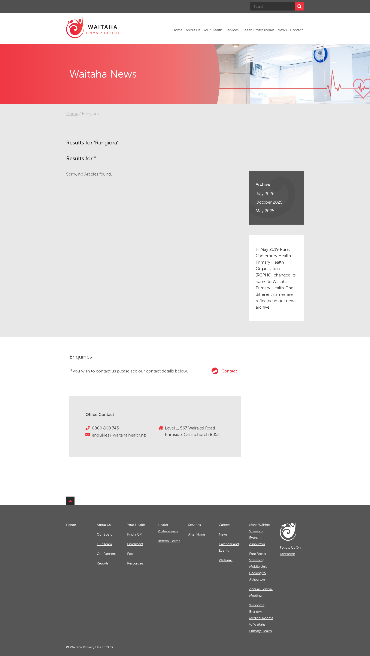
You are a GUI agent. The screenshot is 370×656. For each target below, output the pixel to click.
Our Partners (106, 553)
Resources (135, 563)
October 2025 (269, 202)
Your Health (212, 30)
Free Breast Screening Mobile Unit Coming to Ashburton (258, 566)
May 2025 (265, 210)
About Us (193, 30)
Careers (224, 524)
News (282, 30)
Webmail (226, 560)
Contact (296, 30)
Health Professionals (258, 30)
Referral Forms (169, 541)
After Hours (197, 534)
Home (177, 30)
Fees (130, 553)
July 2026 (265, 193)
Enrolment (135, 544)
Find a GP (134, 534)
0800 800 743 (105, 428)
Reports (103, 563)
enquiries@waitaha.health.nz (119, 435)
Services (232, 30)
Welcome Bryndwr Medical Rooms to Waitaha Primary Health (261, 618)
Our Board (104, 534)
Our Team (104, 544)
